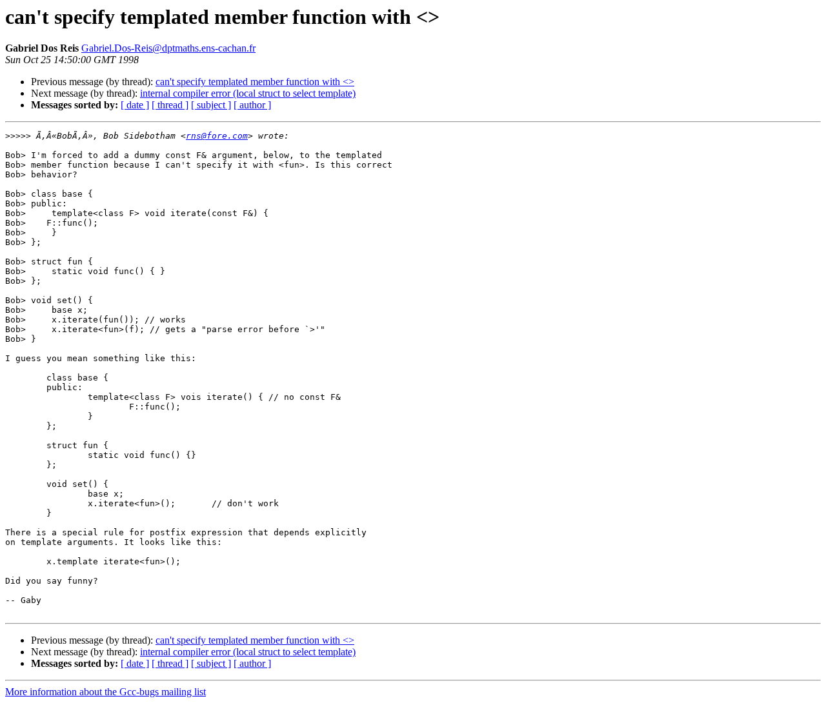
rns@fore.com (217, 136)
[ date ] (135, 104)
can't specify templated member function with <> (255, 81)
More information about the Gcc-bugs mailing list (105, 691)
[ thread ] (170, 104)
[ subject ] (211, 104)
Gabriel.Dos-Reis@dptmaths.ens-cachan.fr (168, 48)
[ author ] (252, 104)
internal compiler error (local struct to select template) (248, 93)
